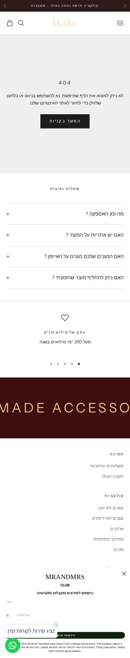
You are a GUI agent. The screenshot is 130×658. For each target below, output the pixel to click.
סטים (119, 550)
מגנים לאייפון (111, 508)
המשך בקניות (65, 121)
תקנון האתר (113, 476)
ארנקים (117, 529)
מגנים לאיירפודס (108, 518)
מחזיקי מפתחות (108, 539)
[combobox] (9, 615)
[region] (65, 333)
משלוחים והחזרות (107, 466)
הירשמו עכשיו (65, 635)
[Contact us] (12, 645)
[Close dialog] (124, 574)
